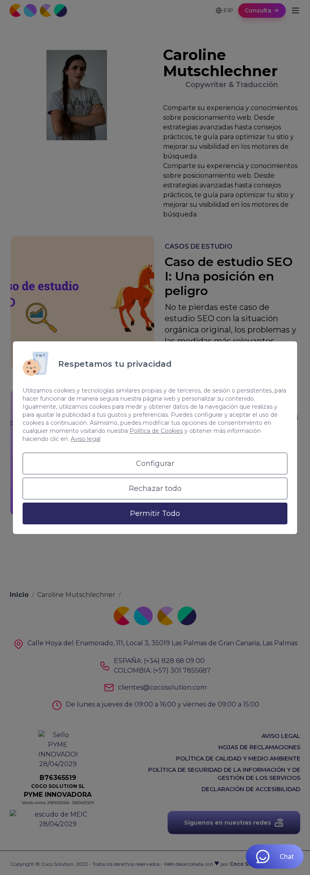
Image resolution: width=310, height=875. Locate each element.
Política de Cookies (156, 430)
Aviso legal (86, 439)
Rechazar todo (155, 488)
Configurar (155, 463)
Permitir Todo (155, 513)
